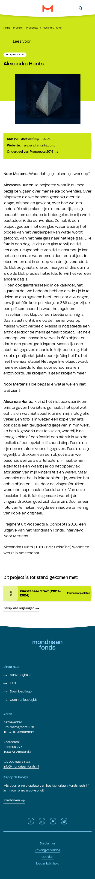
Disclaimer (47, 843)
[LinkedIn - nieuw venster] (42, 821)
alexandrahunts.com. (39, 145)
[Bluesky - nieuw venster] (53, 821)
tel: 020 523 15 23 (16, 762)
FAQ (12, 683)
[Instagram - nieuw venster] (64, 821)
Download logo (20, 691)
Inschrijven (11, 800)
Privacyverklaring (47, 850)
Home (6, 27)
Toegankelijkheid (47, 863)
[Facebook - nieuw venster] (31, 821)
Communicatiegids (23, 700)
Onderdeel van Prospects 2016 (30, 152)
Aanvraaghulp (19, 675)
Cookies (47, 857)
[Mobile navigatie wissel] (89, 8)
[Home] (47, 8)
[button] (80, 8)
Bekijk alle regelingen (18, 608)
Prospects (32, 27)
